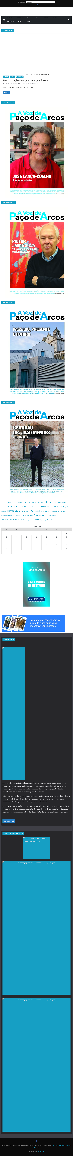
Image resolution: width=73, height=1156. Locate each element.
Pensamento (52, 515)
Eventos (19, 21)
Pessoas (55, 18)
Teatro (37, 519)
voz (63, 520)
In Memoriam (44, 511)
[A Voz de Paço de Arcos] (3, 20)
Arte (9, 502)
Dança (53, 502)
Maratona (3, 515)
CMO (28, 83)
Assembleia (13, 502)
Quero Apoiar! (8, 821)
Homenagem (13, 510)
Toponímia (50, 520)
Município (8, 515)
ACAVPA (4, 502)
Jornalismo (54, 511)
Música (13, 515)
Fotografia (65, 507)
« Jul (35, 558)
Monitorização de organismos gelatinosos (25, 80)
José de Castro (62, 511)
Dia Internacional (60, 502)
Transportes (58, 520)
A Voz (27, 21)
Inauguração (25, 511)
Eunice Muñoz (30, 507)
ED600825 (14, 506)
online (29, 515)
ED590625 (4, 507)
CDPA (24, 502)
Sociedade (9, 18)
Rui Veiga (15, 83)
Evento (36, 507)
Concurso (40, 502)
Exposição (43, 506)
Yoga (66, 520)
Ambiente (9, 21)
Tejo (37, 83)
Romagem (28, 520)
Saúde (36, 18)
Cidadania (33, 502)
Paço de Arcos (40, 515)
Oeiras (24, 515)
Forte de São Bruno (54, 507)
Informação (34, 511)
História (3, 511)
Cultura (19, 18)
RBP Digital (41, 1151)
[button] (13, 18)
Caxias (19, 502)
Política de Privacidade (58, 1145)
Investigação (19, 76)
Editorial (23, 507)
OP (32, 515)
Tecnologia (43, 520)
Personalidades (9, 519)
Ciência (28, 18)
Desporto (45, 18)
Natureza (18, 515)
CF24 (28, 502)
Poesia (21, 519)
